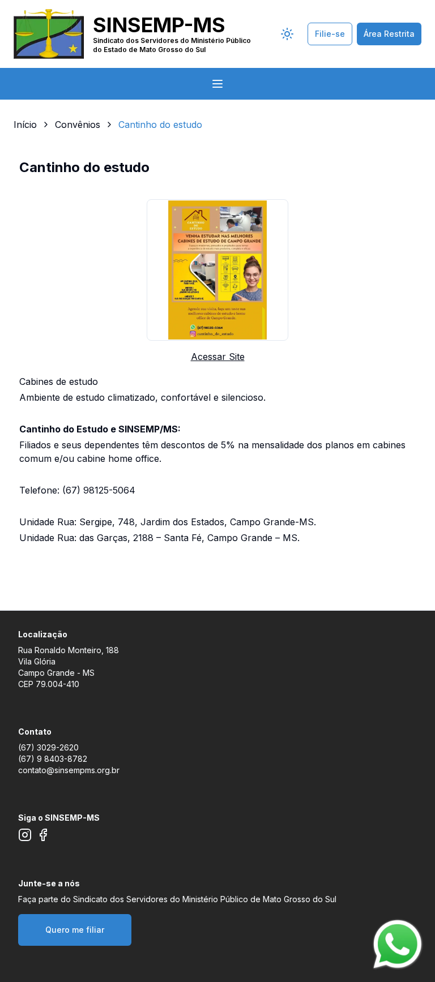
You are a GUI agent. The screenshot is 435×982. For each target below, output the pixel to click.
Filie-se (330, 33)
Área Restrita (389, 33)
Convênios (77, 124)
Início (25, 124)
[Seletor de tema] (287, 34)
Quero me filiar (74, 929)
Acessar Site (218, 356)
